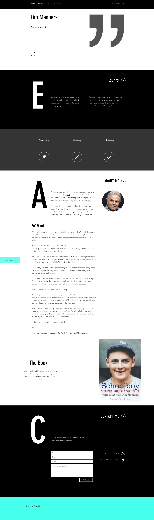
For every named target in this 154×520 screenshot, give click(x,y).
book (68, 194)
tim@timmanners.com (109, 459)
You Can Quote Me (10, 259)
